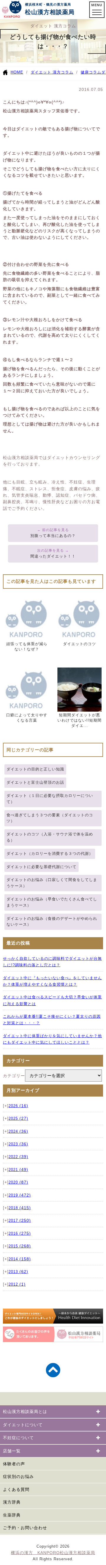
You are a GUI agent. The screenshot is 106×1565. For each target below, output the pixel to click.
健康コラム (91, 72)
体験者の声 (14, 1463)
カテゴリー (14, 1075)
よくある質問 (16, 1489)
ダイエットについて (23, 1424)
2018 (20, 1208)
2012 (17, 1284)
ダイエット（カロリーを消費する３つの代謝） (49, 853)
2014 (20, 1259)
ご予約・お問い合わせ (25, 1527)
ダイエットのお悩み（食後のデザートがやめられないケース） (51, 921)
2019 (20, 1195)
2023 (18, 1144)
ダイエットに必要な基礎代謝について (41, 867)
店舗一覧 (12, 1451)
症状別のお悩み (18, 1476)
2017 (20, 1221)
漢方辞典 (12, 1502)
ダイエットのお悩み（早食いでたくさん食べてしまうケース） (51, 902)
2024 (18, 1131)
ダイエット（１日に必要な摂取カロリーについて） (49, 798)
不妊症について (18, 1437)
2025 (18, 1119)
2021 (18, 1170)
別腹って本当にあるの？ (53, 535)
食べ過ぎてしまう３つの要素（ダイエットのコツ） (49, 818)
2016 (20, 1234)
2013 (18, 1272)
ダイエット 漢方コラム (52, 72)
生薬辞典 (12, 1515)
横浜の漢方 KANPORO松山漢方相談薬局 (53, 1552)
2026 (18, 1106)
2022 (18, 1157)
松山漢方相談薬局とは (25, 1411)
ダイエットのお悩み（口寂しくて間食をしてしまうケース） (51, 882)
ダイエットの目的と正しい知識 (35, 769)
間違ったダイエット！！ (53, 556)
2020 (18, 1182)
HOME (17, 72)
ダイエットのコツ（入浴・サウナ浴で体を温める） (49, 837)
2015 (20, 1246)
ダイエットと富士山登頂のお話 (35, 782)
